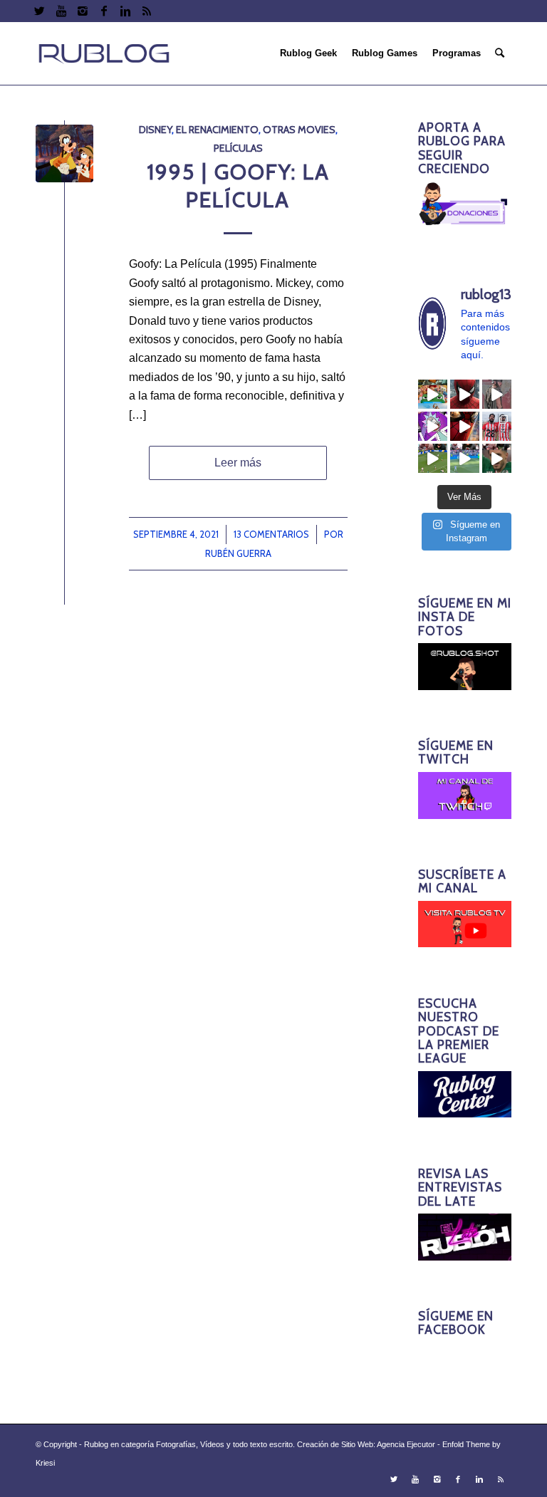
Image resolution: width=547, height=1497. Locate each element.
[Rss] (146, 10)
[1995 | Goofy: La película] (64, 153)
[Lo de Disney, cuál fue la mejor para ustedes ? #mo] (432, 394)
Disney (155, 129)
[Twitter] (39, 10)
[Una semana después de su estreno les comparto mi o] (464, 394)
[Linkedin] (125, 10)
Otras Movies (299, 129)
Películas (238, 148)
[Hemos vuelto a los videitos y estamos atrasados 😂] (432, 426)
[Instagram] (82, 10)
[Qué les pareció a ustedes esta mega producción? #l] (496, 394)
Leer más (237, 463)
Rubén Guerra (238, 553)
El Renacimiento (217, 129)
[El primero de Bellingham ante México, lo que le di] (432, 458)
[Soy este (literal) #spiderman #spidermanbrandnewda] (464, 426)
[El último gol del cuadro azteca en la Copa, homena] (496, 458)
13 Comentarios (271, 534)
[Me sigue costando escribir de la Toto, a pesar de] (496, 426)
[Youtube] (61, 10)
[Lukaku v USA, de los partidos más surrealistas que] (464, 458)
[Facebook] (103, 10)
